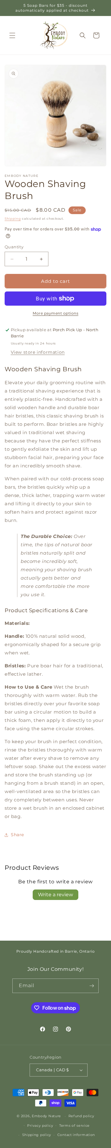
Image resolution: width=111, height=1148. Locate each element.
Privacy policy (40, 1125)
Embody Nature (46, 1116)
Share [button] (17, 834)
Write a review (55, 895)
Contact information (76, 1135)
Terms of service (74, 1125)
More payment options (55, 313)
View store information (38, 352)
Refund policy (81, 1116)
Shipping (13, 219)
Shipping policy (36, 1135)
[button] (12, 35)
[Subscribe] (91, 986)
